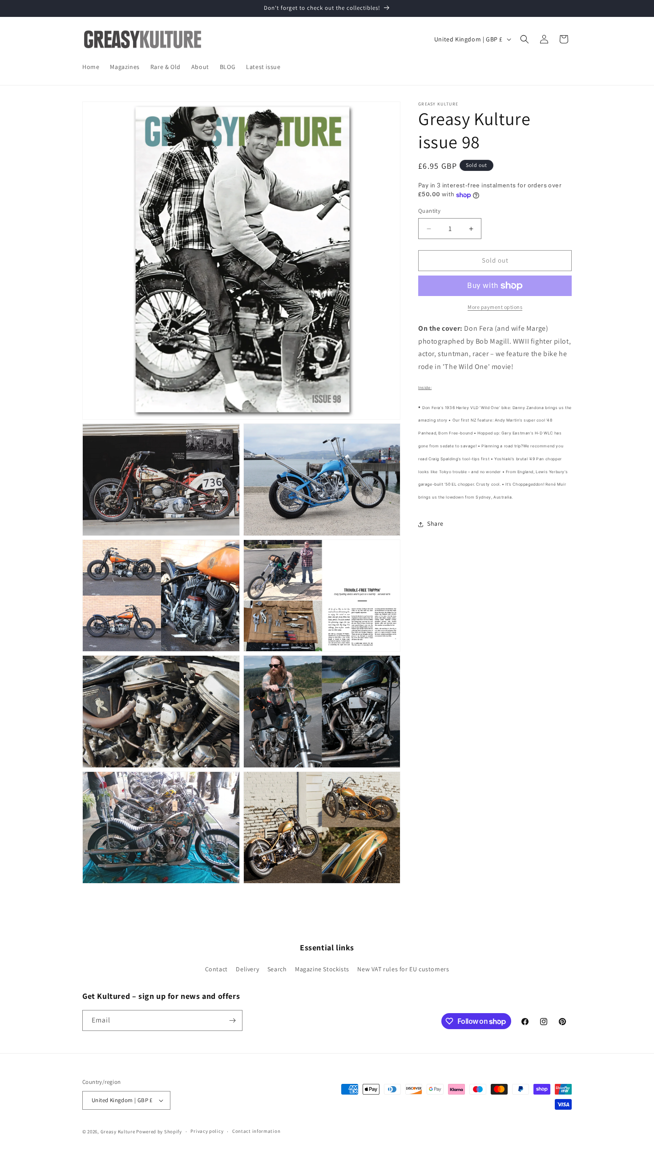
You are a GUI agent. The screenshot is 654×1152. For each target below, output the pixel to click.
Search (277, 969)
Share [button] (435, 524)
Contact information (256, 1131)
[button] (524, 39)
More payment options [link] (495, 307)
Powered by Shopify (159, 1131)
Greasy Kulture (118, 1131)
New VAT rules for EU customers (403, 969)
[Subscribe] (232, 1020)
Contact (216, 969)
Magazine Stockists (322, 969)
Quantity (429, 211)
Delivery (247, 969)
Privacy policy (206, 1131)
